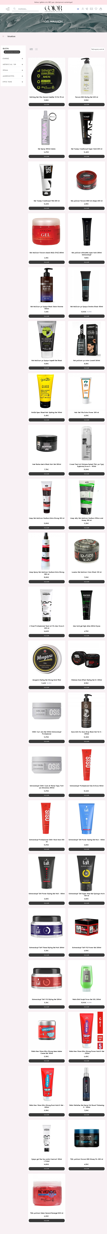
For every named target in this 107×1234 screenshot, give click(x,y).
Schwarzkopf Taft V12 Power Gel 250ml (86, 947)
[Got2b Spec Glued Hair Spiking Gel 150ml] (47, 391)
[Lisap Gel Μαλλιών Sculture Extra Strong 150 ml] (47, 497)
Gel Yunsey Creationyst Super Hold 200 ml (86, 149)
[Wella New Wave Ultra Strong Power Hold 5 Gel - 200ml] (86, 1030)
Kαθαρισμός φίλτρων (12, 52)
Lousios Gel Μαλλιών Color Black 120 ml (87, 572)
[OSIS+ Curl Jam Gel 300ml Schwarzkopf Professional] (47, 711)
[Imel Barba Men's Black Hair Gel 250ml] (47, 443)
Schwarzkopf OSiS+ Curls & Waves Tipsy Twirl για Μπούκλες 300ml (47, 787)
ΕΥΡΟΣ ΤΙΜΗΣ (7, 82)
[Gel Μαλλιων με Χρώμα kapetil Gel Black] (47, 339)
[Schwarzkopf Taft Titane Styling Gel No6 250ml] (47, 926)
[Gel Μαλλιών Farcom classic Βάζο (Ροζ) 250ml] (47, 231)
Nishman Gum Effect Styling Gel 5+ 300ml (86, 680)
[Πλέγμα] (31, 49)
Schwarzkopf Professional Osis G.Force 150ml (86, 786)
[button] (47, 104)
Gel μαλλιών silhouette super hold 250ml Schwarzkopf (87, 254)
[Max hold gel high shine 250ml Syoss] (86, 605)
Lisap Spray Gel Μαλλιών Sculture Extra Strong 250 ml (46, 573)
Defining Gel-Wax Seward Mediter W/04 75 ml (47, 97)
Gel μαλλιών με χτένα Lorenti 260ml (86, 360)
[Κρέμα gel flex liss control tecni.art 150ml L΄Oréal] (47, 1138)
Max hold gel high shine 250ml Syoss (86, 626)
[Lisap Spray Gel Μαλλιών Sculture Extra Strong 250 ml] (47, 551)
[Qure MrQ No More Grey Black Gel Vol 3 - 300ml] (86, 711)
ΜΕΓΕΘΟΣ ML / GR (9, 64)
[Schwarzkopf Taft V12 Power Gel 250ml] (86, 926)
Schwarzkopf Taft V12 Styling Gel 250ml (46, 999)
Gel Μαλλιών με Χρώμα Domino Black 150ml (86, 307)
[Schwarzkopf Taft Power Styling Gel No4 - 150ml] (86, 818)
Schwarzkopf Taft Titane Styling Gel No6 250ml (46, 947)
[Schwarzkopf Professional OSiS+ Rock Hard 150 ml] (47, 818)
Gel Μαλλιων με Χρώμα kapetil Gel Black (46, 360)
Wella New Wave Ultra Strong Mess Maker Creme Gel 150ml (46, 1052)
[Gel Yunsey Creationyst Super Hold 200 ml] (86, 128)
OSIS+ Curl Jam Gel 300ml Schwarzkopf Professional (46, 733)
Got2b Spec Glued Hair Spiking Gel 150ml (46, 412)
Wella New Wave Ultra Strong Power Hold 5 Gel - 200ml (86, 1052)
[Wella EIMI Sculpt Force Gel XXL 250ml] (86, 978)
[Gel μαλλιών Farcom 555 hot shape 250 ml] (86, 180)
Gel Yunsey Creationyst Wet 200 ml (47, 201)
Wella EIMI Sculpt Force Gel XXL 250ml (86, 999)
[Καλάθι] (101, 9)
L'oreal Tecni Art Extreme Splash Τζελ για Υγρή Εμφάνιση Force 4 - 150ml (87, 465)
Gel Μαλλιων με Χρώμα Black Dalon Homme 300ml (46, 308)
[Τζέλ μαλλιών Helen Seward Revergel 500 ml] (47, 1192)
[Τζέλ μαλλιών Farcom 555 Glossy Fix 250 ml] (86, 1138)
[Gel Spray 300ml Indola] (47, 128)
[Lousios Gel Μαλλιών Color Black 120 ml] (86, 551)
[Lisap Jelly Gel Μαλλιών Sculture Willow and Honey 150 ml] (86, 497)
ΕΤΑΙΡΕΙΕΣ (6, 58)
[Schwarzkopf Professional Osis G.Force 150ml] (86, 765)
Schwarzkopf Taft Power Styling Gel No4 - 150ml (87, 840)
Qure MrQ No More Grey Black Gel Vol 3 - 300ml (86, 733)
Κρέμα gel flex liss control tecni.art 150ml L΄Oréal (47, 1160)
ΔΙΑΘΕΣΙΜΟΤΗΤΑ (8, 76)
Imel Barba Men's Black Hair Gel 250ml (46, 464)
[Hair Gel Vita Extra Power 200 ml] (86, 391)
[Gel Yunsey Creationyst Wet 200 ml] (47, 180)
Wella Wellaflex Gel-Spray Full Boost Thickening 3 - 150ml (86, 1106)
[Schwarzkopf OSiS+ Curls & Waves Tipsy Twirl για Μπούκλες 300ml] (47, 765)
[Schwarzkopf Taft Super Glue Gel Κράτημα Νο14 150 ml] (86, 872)
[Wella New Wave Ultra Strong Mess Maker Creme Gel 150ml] (47, 1030)
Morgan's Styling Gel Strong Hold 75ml (46, 680)
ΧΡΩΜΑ (5, 70)
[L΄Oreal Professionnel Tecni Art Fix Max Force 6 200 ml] (47, 605)
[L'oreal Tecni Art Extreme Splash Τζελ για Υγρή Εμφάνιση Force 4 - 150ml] (86, 443)
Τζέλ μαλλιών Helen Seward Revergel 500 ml (46, 1213)
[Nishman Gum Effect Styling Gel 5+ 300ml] (86, 659)
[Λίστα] (36, 49)
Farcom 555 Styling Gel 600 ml (86, 97)
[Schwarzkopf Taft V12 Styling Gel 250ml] (47, 978)
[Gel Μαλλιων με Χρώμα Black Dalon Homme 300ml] (47, 285)
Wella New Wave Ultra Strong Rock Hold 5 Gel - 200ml (46, 1106)
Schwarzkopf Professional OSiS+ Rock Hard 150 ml (46, 841)
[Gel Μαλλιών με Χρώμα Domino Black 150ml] (86, 285)
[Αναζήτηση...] (14, 9)
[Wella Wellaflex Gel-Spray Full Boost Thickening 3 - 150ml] (86, 1084)
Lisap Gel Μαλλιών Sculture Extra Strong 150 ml (46, 518)
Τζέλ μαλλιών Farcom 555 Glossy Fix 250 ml (86, 1159)
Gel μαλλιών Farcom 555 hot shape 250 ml (87, 201)
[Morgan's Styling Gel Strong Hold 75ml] (47, 659)
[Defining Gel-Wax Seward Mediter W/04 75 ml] (47, 76)
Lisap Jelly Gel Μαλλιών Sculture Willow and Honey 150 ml (86, 519)
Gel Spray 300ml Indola (46, 149)
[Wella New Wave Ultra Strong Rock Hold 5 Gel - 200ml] (47, 1084)
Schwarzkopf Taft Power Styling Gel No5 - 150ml (47, 894)
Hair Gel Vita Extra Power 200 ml (86, 412)
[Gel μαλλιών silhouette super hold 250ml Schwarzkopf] (86, 231)
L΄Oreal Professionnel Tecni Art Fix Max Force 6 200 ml (46, 627)
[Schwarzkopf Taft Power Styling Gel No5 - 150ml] (47, 872)
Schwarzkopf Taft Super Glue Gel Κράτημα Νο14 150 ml (86, 895)
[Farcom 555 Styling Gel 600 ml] (86, 76)
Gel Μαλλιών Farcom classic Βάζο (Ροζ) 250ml (47, 253)
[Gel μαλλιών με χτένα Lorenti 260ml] (86, 339)
